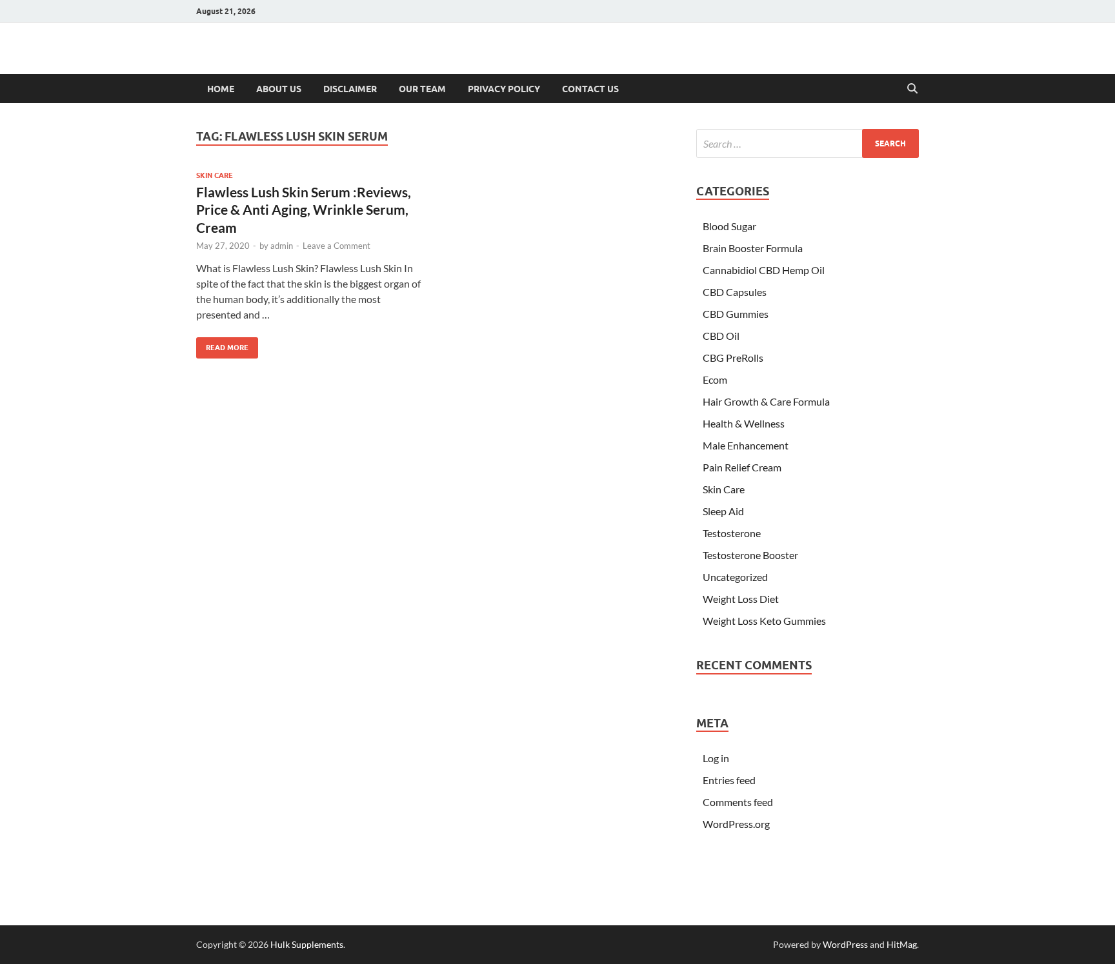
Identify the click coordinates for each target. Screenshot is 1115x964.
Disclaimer (350, 89)
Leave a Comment (336, 246)
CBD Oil (721, 336)
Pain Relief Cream (742, 467)
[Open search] (912, 89)
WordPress (845, 944)
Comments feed (738, 802)
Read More (222, 344)
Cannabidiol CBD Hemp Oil (764, 270)
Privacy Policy (504, 89)
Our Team (422, 89)
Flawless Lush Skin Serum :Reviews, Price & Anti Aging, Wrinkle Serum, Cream (303, 209)
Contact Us (590, 89)
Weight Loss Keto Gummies (764, 621)
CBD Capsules (735, 292)
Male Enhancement (746, 445)
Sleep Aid (723, 511)
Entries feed (729, 780)
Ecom (715, 379)
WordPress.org (736, 824)
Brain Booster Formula (753, 248)
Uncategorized (735, 577)
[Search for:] (807, 143)
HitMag (902, 944)
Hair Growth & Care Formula (766, 401)
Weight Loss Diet (741, 599)
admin (281, 246)
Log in (716, 758)
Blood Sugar (729, 226)
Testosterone (732, 533)
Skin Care (214, 175)
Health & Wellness (744, 423)
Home (220, 89)
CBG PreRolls (733, 357)
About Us (278, 89)
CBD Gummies (735, 314)
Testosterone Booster (750, 555)
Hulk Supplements (306, 944)
